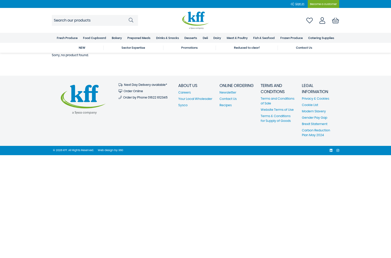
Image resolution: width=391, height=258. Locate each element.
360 (120, 150)
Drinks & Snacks (167, 38)
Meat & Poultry (237, 38)
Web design (106, 150)
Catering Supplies (321, 38)
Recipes (225, 105)
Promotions (189, 48)
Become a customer (323, 4)
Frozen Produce (291, 38)
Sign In (299, 4)
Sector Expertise (133, 48)
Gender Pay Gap (314, 117)
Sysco (183, 105)
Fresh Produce (67, 38)
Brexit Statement (314, 124)
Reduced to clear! (247, 48)
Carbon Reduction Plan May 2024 (316, 132)
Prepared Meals (138, 38)
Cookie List (310, 105)
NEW (82, 48)
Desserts (190, 38)
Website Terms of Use (277, 109)
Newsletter (227, 92)
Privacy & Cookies (315, 98)
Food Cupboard (94, 38)
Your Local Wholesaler (195, 98)
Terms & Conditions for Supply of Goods (276, 118)
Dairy (217, 38)
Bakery (117, 38)
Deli (205, 38)
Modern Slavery (314, 111)
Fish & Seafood (264, 38)
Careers (184, 92)
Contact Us (304, 48)
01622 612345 (158, 97)
